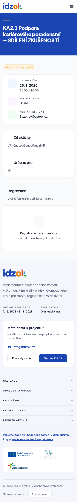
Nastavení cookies (13, 494)
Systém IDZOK (55, 359)
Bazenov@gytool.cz (34, 116)
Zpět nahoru (42, 494)
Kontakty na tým (22, 358)
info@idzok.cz (24, 347)
